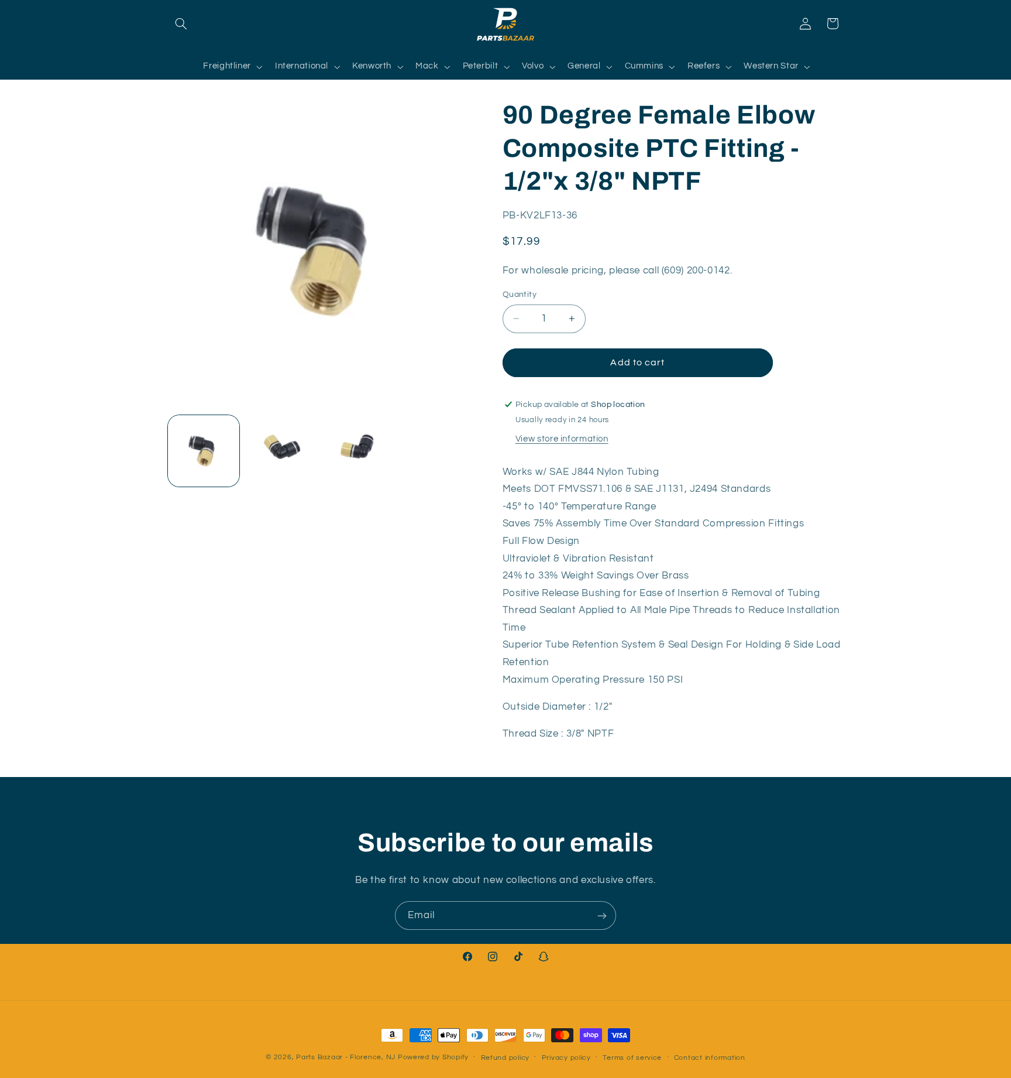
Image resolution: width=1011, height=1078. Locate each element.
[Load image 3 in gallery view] (358, 451)
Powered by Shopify (433, 1057)
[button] (181, 23)
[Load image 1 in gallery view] (203, 451)
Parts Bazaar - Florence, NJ (346, 1057)
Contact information (709, 1058)
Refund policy (505, 1058)
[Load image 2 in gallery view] (281, 451)
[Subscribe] (602, 915)
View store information (561, 438)
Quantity (520, 294)
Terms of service (632, 1058)
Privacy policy (566, 1058)
